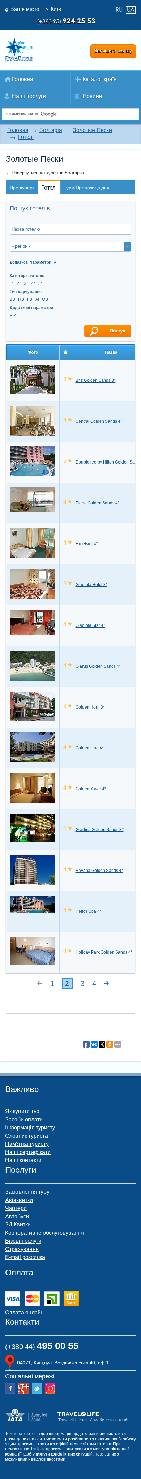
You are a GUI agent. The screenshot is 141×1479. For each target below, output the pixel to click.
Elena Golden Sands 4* (97, 503)
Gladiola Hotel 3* (91, 584)
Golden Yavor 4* (91, 788)
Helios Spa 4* (88, 911)
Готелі (26, 137)
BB (12, 299)
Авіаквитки (19, 1200)
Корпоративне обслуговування (44, 1233)
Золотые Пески (92, 130)
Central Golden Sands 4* (99, 421)
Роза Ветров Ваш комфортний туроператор (19, 50)
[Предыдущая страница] (39, 983)
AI (37, 299)
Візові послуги (23, 1241)
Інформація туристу (30, 1128)
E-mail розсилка (25, 1257)
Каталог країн (99, 79)
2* (19, 283)
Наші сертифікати (28, 1152)
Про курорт (22, 187)
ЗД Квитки (18, 1225)
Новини (92, 96)
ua (130, 9)
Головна (22, 79)
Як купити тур (22, 1111)
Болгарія (50, 130)
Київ (56, 9)
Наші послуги (29, 96)
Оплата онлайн (24, 1312)
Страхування (22, 1249)
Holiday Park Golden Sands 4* (104, 952)
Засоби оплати (24, 1119)
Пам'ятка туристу (27, 1144)
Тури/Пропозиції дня (87, 187)
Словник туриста (26, 1136)
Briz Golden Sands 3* (96, 380)
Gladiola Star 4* (90, 625)
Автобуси (17, 1216)
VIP (13, 315)
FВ (29, 299)
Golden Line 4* (90, 748)
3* (26, 283)
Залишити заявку (113, 50)
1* (12, 283)
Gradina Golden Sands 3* (100, 829)
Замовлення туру (27, 1192)
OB (45, 299)
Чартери (16, 1208)
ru (119, 10)
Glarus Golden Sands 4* (98, 666)
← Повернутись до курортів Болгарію (45, 172)
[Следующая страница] (106, 983)
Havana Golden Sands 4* (99, 870)
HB (21, 299)
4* (33, 283)
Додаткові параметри (30, 262)
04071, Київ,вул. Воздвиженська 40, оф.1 (63, 1362)
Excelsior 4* (87, 543)
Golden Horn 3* (90, 707)
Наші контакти (23, 1160)
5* (40, 283)
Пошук (116, 331)
